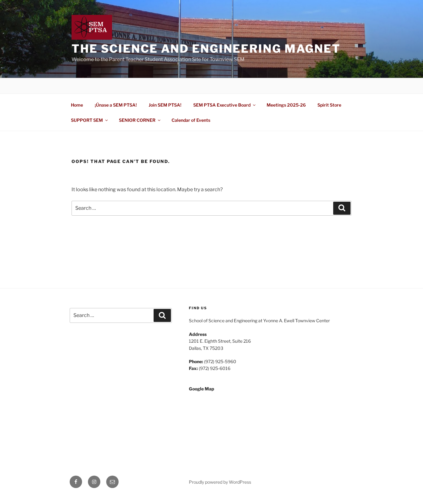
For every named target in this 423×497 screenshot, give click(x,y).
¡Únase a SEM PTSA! (116, 105)
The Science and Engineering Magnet (206, 48)
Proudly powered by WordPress (220, 482)
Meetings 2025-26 (286, 105)
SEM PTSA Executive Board (222, 105)
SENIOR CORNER (137, 120)
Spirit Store (329, 105)
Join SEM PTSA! (165, 105)
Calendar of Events (191, 120)
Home (77, 105)
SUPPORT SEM (87, 120)
